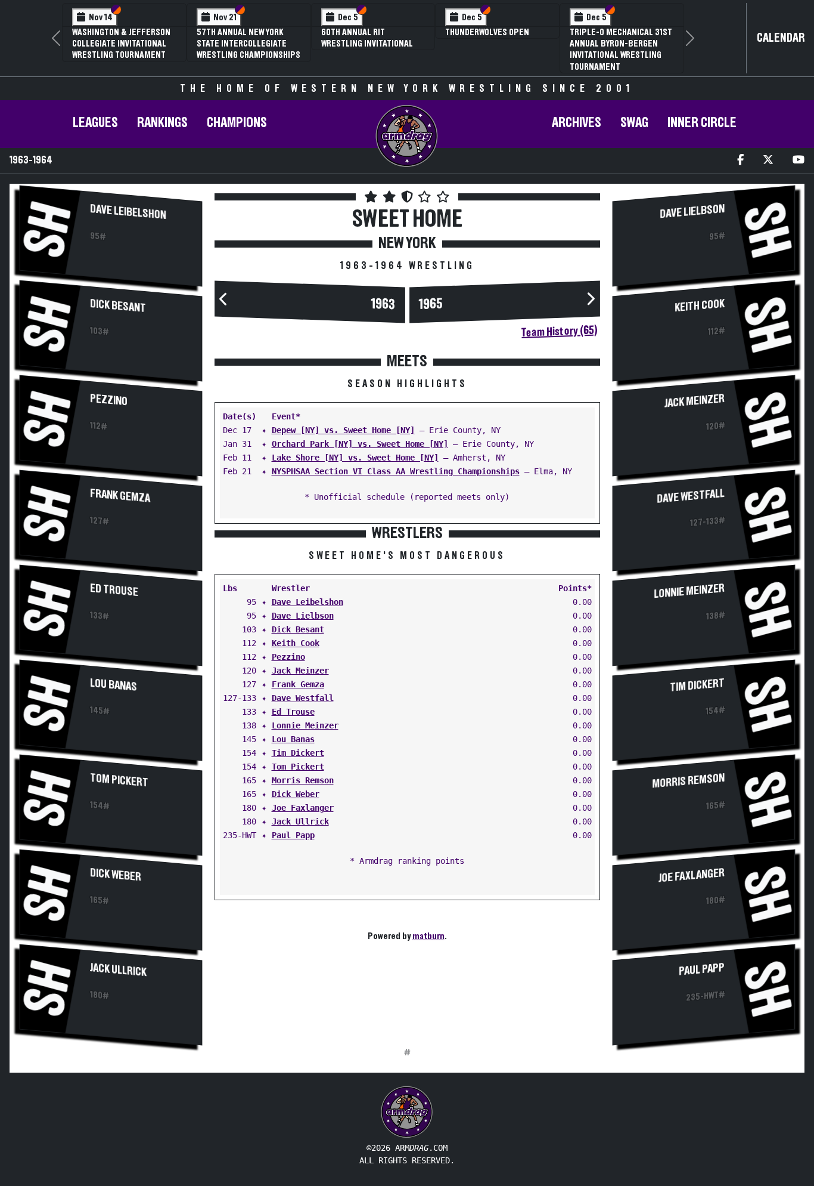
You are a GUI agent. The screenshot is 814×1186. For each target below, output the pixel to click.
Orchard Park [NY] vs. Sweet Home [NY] (360, 444)
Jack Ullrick (118, 970)
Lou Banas (113, 685)
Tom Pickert (119, 780)
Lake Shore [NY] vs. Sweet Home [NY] (355, 457)
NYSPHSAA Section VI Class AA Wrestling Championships (396, 471)
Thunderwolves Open (487, 32)
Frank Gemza (120, 496)
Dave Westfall (303, 698)
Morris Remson (303, 780)
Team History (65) (559, 331)
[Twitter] (768, 161)
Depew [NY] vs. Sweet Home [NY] (343, 430)
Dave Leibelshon (128, 212)
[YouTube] (798, 161)
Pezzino (109, 400)
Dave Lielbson (303, 615)
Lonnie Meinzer (305, 725)
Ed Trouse (114, 590)
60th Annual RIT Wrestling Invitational (367, 37)
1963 (383, 303)
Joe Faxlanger (303, 808)
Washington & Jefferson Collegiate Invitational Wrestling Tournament (121, 43)
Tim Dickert (298, 753)
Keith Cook (295, 643)
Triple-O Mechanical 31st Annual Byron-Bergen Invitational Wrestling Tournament (621, 49)
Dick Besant (118, 306)
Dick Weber (115, 875)
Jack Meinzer (300, 670)
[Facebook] (740, 161)
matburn (428, 936)
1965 (431, 303)
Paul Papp (293, 835)
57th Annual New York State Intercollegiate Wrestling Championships (248, 43)
